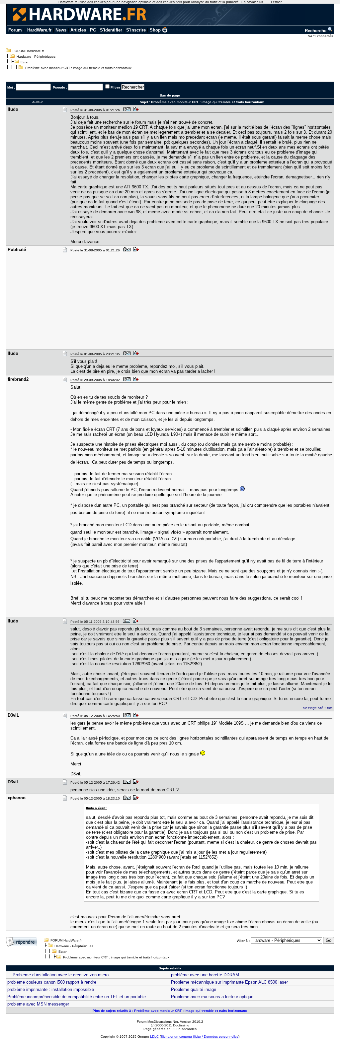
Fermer (276, 2)
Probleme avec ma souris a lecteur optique (212, 996)
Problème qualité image (193, 989)
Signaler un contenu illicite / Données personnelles (199, 1036)
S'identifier (111, 30)
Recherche (316, 30)
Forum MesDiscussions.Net (157, 1021)
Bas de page (170, 95)
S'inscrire (136, 30)
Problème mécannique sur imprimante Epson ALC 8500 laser (229, 982)
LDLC (154, 1036)
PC (93, 30)
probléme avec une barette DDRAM (205, 974)
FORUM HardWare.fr (28, 51)
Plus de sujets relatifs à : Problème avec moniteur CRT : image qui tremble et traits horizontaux (170, 1010)
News (60, 30)
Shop (155, 30)
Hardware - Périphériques (36, 56)
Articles (78, 30)
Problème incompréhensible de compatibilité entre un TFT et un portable (76, 996)
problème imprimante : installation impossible (50, 989)
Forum (15, 30)
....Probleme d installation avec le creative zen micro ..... (62, 974)
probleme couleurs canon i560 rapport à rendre (51, 982)
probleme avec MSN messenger (38, 1004)
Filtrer (115, 87)
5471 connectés (321, 36)
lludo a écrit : (96, 808)
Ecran (25, 62)
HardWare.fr (39, 30)
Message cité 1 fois (317, 708)
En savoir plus (252, 2)
